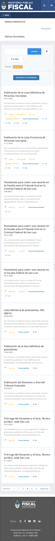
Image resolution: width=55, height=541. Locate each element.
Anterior (6, 488)
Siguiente (44, 488)
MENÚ (7, 15)
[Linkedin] (39, 521)
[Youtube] (29, 521)
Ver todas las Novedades (26, 78)
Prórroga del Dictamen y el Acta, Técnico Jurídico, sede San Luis (27, 420)
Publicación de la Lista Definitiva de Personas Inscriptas (24, 94)
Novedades (46, 28)
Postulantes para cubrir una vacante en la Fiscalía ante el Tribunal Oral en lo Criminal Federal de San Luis (26, 185)
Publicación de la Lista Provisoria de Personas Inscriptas (24, 139)
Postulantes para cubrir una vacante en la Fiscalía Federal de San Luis (26, 271)
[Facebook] (25, 521)
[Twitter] (20, 521)
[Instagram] (34, 521)
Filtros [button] (15, 59)
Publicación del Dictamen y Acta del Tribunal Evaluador (24, 384)
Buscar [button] (34, 51)
